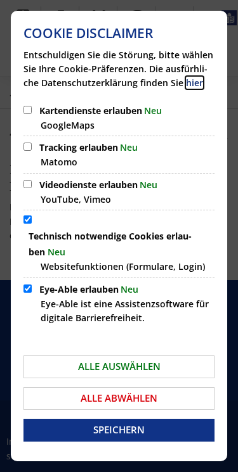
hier (194, 83)
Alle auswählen (119, 366)
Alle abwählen (119, 398)
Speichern (119, 429)
